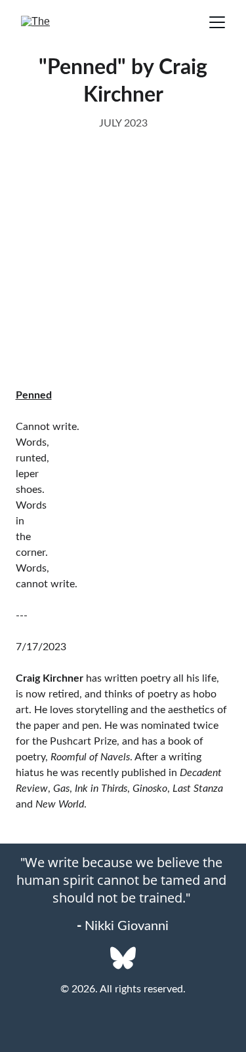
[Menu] (217, 22)
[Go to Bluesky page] (123, 958)
